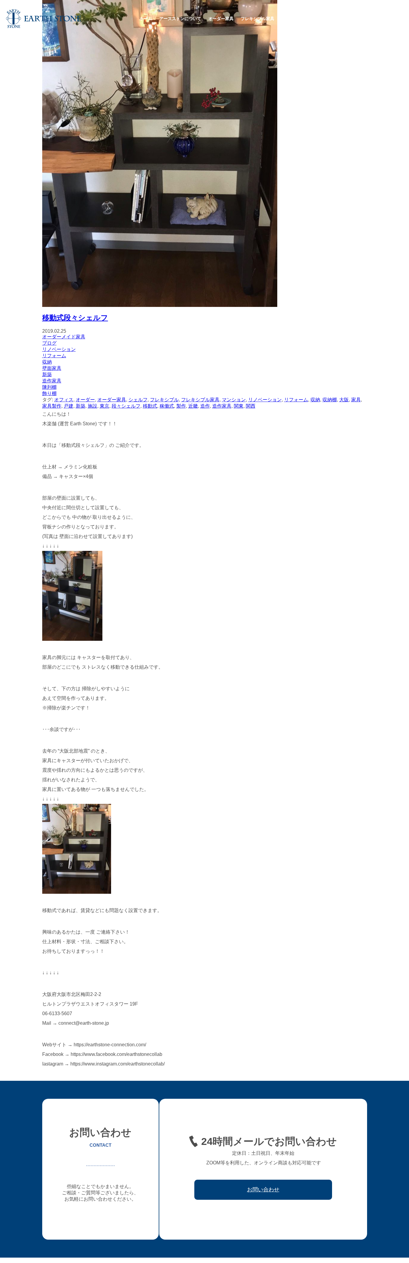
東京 (104, 406)
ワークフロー (322, 18)
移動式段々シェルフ (75, 318)
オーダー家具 (221, 18)
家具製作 (51, 406)
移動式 (150, 406)
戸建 (68, 406)
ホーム (146, 18)
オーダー (85, 399)
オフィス (63, 399)
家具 (356, 399)
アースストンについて (180, 18)
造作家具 (51, 380)
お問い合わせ (386, 18)
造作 (205, 406)
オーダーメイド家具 (63, 336)
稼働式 (167, 406)
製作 (181, 406)
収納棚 (329, 399)
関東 (238, 406)
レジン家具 (291, 18)
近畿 (193, 406)
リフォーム (54, 355)
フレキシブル (164, 399)
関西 (250, 406)
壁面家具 (51, 368)
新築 (47, 374)
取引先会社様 (354, 18)
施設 (92, 406)
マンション (234, 399)
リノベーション (59, 349)
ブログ (49, 343)
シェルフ (138, 399)
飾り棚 (49, 393)
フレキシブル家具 (257, 18)
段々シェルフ (126, 406)
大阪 (344, 399)
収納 (47, 361)
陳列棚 (49, 387)
